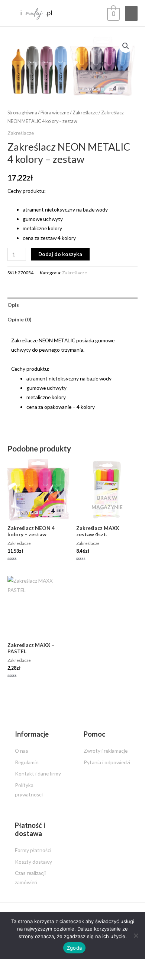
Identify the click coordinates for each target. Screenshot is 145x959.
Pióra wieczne (55, 112)
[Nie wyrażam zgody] (135, 935)
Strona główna (22, 112)
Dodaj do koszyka (60, 254)
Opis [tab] (13, 305)
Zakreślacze (85, 112)
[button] (125, 46)
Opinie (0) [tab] (19, 319)
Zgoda (74, 948)
